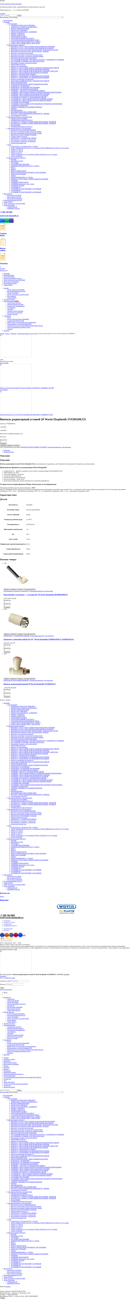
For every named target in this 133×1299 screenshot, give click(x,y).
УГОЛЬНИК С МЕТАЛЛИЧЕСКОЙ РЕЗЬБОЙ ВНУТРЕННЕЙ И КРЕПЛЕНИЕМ (36, 104)
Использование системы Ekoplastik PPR (19, 1048)
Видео (9, 1041)
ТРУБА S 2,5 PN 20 (17, 149)
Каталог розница (9, 1012)
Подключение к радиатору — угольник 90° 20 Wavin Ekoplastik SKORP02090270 (36, 595)
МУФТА (13, 169)
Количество (3, 440)
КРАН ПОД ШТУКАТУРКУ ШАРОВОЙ (23, 58)
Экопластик (11, 999)
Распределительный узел (18, 143)
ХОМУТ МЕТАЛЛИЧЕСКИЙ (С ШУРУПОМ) (25, 43)
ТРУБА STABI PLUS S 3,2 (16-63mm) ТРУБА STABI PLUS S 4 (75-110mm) (34, 154)
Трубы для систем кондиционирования (16, 1084)
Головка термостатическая (19, 136)
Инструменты (8, 194)
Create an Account (9, 978)
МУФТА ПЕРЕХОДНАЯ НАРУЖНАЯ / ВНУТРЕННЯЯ (28, 172)
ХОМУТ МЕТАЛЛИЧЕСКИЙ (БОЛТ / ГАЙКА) (26, 41)
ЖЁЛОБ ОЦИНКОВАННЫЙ (20, 28)
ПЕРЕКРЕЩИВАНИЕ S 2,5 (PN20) (22, 177)
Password (3, 984)
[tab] (68, 450)
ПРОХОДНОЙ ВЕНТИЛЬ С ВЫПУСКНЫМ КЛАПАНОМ (29, 84)
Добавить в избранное (7, 445)
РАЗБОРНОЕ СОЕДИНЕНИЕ (20, 86)
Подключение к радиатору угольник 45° (23, 140)
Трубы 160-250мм (9, 205)
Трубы (9, 144)
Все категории (8, 20)
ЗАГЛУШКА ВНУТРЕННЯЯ (20, 164)
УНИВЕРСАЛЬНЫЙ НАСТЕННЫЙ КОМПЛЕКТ (26, 107)
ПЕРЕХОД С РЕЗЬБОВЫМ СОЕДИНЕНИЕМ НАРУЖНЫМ (30, 77)
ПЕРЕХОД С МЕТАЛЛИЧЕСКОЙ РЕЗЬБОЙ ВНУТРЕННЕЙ (30, 69)
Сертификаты (11, 1031)
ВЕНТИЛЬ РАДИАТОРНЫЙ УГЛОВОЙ (23, 135)
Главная (2, 333)
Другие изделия (12, 23)
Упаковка (4, 263)
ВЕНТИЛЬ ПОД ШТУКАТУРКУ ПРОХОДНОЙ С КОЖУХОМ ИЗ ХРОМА (34, 50)
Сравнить (16, 445)
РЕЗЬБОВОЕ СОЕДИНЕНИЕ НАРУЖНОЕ (24, 89)
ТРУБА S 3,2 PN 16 (17, 151)
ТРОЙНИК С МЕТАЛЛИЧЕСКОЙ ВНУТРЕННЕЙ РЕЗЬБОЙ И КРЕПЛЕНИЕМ (36, 92)
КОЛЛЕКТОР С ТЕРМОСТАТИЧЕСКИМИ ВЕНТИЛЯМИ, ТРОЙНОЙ (33, 123)
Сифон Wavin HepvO (13, 1010)
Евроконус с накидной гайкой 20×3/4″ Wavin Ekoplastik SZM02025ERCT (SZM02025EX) (39, 639)
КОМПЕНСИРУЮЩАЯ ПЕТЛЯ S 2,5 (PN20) (25, 166)
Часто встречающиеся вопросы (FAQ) (19, 1051)
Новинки (10, 1053)
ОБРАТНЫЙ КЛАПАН (18, 64)
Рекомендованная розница (15, 1028)
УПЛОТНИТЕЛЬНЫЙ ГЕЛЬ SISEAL (22, 38)
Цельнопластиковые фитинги (16, 158)
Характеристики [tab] (8, 495)
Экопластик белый (13, 1000)
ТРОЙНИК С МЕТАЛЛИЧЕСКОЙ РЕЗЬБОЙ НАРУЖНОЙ (29, 95)
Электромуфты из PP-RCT (19, 115)
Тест (5, 1080)
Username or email (6, 981)
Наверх (3, 1298)
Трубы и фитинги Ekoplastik (16, 1014)
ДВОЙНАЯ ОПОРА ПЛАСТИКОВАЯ (23, 25)
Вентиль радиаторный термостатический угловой (26, 133)
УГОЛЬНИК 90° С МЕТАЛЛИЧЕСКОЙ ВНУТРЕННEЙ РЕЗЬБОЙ (32, 99)
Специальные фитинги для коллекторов (19, 117)
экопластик (7, 1085)
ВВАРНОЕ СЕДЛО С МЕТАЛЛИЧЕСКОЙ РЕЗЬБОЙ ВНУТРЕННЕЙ (33, 46)
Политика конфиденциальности (13, 1074)
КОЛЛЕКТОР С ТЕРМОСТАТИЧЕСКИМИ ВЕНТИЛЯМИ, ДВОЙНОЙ (33, 122)
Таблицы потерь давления (15, 1035)
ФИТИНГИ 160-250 (13, 208)
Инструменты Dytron (13, 1009)
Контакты (7, 1054)
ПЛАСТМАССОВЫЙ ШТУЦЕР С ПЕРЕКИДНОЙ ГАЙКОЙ (30, 81)
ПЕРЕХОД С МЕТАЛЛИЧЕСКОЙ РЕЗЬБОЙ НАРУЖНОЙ (29, 73)
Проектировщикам (9, 1025)
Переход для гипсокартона (19, 66)
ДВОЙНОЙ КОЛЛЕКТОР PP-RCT (22, 120)
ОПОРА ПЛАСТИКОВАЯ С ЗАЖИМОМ (24, 32)
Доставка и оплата (9, 1023)
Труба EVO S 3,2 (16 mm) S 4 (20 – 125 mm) (24, 146)
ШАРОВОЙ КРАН (17, 110)
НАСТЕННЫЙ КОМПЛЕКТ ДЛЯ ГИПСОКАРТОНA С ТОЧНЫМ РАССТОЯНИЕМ (37, 59)
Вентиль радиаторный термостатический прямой (26, 131)
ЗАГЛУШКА (15, 162)
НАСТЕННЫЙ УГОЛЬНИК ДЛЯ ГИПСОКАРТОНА (27, 61)
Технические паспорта (14, 1027)
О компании (7, 1040)
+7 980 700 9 (6, 212)
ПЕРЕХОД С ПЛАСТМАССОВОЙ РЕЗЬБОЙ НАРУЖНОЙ (29, 179)
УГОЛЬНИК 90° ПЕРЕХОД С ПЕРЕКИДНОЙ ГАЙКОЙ (28, 97)
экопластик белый (9, 1087)
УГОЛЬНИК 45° (16, 187)
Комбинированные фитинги (16, 45)
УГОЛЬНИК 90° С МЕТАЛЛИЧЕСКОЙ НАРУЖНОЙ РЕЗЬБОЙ (31, 100)
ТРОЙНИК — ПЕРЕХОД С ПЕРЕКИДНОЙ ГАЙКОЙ (28, 91)
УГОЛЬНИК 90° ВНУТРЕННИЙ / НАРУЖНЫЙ (26, 192)
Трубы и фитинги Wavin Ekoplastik (10, 4)
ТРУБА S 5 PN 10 (16, 153)
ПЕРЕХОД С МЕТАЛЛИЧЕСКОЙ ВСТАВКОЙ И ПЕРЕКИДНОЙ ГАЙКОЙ (35, 68)
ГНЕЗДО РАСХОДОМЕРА (19, 118)
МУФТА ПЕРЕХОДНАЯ (18, 171)
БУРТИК (13, 159)
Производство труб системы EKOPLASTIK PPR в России (25, 1049)
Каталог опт (5, 893)
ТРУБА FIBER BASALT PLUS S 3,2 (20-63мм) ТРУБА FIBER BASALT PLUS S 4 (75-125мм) (40, 148)
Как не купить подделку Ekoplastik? (18, 1043)
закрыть (8, 1286)
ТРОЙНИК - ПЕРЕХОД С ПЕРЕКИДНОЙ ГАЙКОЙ (27, 772)
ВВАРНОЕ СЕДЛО (17, 161)
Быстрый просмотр (30, 589)
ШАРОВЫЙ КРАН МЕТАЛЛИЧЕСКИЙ (23, 112)
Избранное (4, 900)
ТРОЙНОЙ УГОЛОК (17, 185)
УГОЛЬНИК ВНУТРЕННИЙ (20, 102)
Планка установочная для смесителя (22, 79)
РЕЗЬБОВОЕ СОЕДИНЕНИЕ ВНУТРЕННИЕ (25, 87)
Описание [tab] (5, 456)
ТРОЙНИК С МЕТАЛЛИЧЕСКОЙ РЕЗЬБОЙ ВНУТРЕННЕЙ (30, 94)
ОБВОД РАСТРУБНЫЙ (18, 174)
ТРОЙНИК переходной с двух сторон (22, 184)
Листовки (10, 1033)
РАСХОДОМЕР (16, 125)
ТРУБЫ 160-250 (12, 207)
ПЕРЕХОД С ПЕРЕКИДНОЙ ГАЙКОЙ (23, 74)
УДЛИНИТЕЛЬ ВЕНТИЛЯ (19, 105)
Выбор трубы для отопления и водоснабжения (21, 1046)
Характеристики (9, 452)
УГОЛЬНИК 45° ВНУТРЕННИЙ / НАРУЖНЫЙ (26, 189)
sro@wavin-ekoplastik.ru (9, 216)
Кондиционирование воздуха (13, 200)
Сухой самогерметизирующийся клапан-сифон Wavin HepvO (22, 1077)
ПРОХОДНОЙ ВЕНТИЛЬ (19, 82)
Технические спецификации (16, 1030)
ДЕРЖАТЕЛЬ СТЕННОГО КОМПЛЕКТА (24, 27)
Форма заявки (2, 249)
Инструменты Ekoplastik (14, 198)
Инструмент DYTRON (14, 195)
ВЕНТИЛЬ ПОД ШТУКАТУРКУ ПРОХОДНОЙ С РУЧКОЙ (30, 51)
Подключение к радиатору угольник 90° (23, 141)
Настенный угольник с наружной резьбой (24, 63)
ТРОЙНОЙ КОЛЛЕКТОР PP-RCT (21, 126)
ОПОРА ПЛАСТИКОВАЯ (19, 30)
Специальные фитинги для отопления (19, 128)
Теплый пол (11, 1005)
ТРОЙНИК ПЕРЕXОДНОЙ (19, 182)
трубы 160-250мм (9, 1082)
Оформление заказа (10, 1072)
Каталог (7, 333)
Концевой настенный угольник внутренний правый (27, 56)
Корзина (6, 1069)
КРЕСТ (13, 167)
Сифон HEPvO (8, 202)
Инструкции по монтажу (15, 1036)
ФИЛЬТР (14, 108)
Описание (7, 450)
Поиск (19, 15)
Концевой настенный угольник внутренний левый (26, 55)
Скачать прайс (3, 234)
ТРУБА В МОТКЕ (16, 156)
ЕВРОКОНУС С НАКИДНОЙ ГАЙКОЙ (23, 138)
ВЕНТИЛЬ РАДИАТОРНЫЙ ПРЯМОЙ (23, 130)
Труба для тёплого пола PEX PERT (14, 203)
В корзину (3, 443)
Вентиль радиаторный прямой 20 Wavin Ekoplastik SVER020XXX (30, 684)
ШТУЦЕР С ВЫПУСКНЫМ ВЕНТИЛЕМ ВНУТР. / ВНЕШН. (30, 113)
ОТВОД (13, 176)
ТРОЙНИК (14, 180)
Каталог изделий (12, 1038)
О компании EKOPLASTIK (15, 1045)
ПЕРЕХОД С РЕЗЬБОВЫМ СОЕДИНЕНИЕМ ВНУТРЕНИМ (30, 76)
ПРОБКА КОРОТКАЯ (18, 35)
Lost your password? (6, 989)
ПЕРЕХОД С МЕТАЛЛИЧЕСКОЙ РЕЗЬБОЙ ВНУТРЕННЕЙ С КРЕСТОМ (34, 71)
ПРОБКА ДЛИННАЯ (17, 33)
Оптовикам (7, 1071)
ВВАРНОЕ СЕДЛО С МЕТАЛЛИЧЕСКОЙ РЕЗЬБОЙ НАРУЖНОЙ (32, 48)
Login (2, 988)
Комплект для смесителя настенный (22, 53)
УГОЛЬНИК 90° (16, 190)
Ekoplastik (7, 22)
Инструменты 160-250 (14, 197)
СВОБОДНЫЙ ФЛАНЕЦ (19, 37)
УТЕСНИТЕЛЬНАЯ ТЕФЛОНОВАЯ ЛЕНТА (25, 40)
